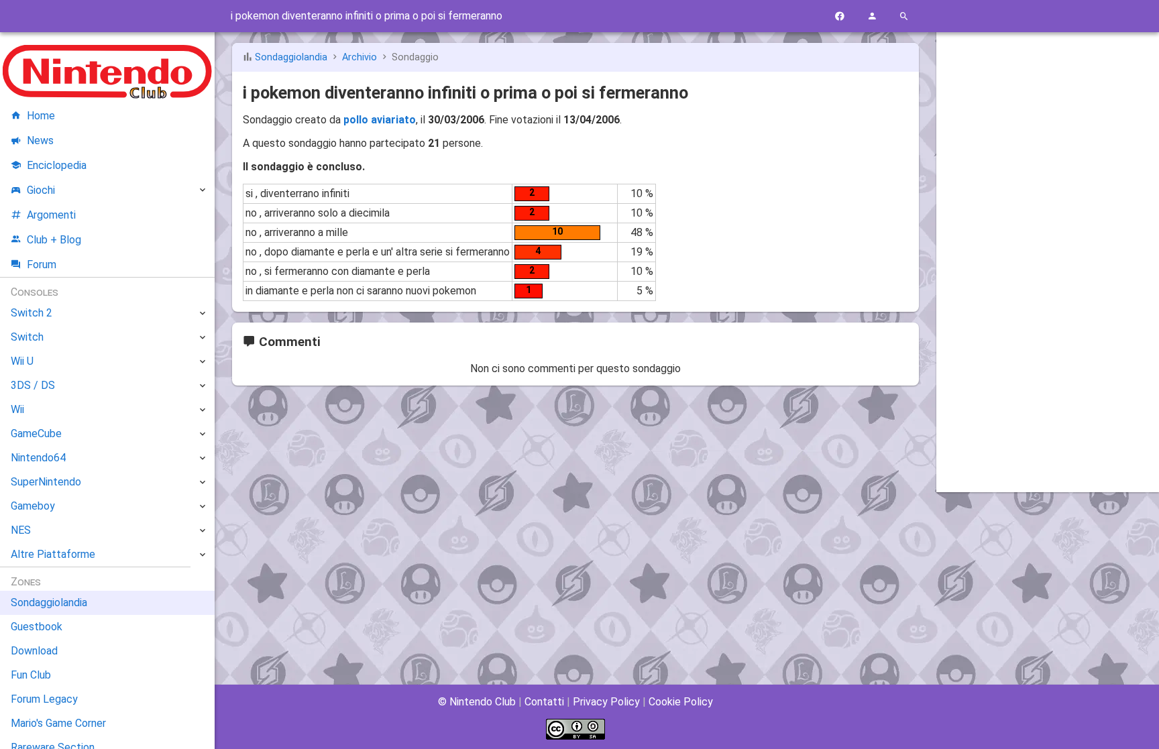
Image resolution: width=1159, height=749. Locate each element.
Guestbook (36, 626)
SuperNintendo (46, 481)
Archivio (359, 57)
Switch (27, 337)
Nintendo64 (38, 457)
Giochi (41, 190)
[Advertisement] (1047, 246)
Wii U (22, 361)
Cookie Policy (681, 701)
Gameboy (33, 506)
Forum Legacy (44, 699)
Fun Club (31, 675)
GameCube (36, 433)
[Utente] (872, 16)
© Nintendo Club (477, 701)
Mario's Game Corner (58, 723)
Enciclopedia (57, 165)
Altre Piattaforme (53, 554)
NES (21, 530)
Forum (41, 264)
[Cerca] (904, 16)
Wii (17, 409)
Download (34, 650)
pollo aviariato (379, 119)
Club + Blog (54, 239)
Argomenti (51, 215)
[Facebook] (840, 16)
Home (41, 115)
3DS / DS (33, 385)
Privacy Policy (606, 701)
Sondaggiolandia (291, 57)
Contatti (544, 701)
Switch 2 (31, 312)
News (40, 140)
